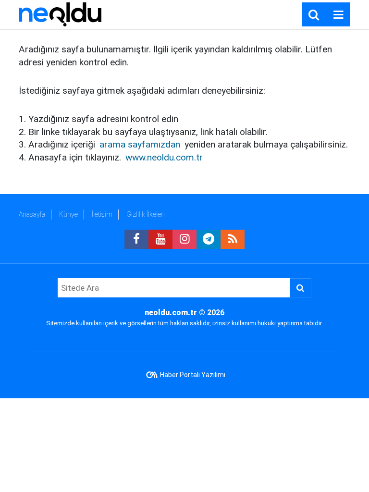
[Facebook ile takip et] (136, 239)
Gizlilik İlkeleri (145, 214)
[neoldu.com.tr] (60, 13)
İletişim (102, 214)
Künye (68, 214)
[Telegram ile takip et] (209, 239)
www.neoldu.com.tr (164, 157)
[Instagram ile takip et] (184, 239)
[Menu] (338, 14)
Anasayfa (32, 214)
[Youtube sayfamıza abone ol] (160, 239)
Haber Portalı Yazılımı (192, 375)
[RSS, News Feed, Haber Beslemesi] (233, 239)
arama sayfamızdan (139, 144)
